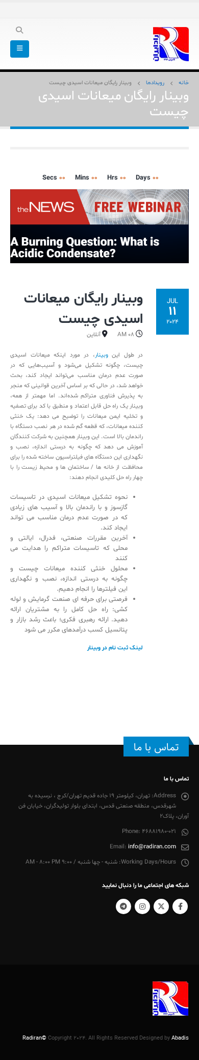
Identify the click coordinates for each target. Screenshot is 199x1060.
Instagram (142, 906)
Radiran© (34, 1038)
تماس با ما (156, 747)
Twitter (161, 906)
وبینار (101, 355)
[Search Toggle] (19, 31)
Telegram (123, 906)
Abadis (180, 1038)
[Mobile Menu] (19, 49)
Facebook (180, 906)
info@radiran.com (152, 847)
